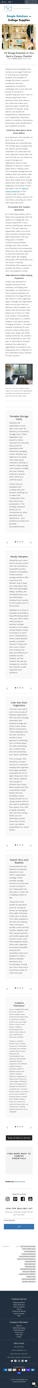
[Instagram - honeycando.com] (19, 1361)
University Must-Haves (28, 1281)
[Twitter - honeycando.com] (12, 1361)
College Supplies (30, 1261)
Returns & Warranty (19, 1305)
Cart (32, 2)
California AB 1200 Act (19, 1311)
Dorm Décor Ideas (30, 1264)
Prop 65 (19, 1309)
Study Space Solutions (28, 1279)
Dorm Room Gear (30, 1266)
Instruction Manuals (19, 1314)
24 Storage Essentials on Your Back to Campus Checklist (19, 54)
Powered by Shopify (19, 1381)
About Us (19, 1326)
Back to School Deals (28, 1249)
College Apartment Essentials (26, 1259)
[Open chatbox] (33, 1384)
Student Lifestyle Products (27, 1274)
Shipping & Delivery (19, 1302)
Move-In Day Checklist (29, 1271)
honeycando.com (22, 1379)
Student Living (31, 1276)
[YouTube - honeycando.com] (26, 1361)
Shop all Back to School (19, 1138)
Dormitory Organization (28, 1269)
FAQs (19, 1316)
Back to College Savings (28, 1246)
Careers (19, 1337)
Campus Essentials (29, 1251)
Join (19, 1226)
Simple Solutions (17, 16)
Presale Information (19, 1330)
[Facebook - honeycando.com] (15, 1361)
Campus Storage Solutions (27, 1256)
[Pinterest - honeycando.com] (22, 1361)
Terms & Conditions (19, 1307)
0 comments (5, 1246)
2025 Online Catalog (19, 1328)
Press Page (19, 1335)
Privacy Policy (19, 1332)
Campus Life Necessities (28, 1254)
